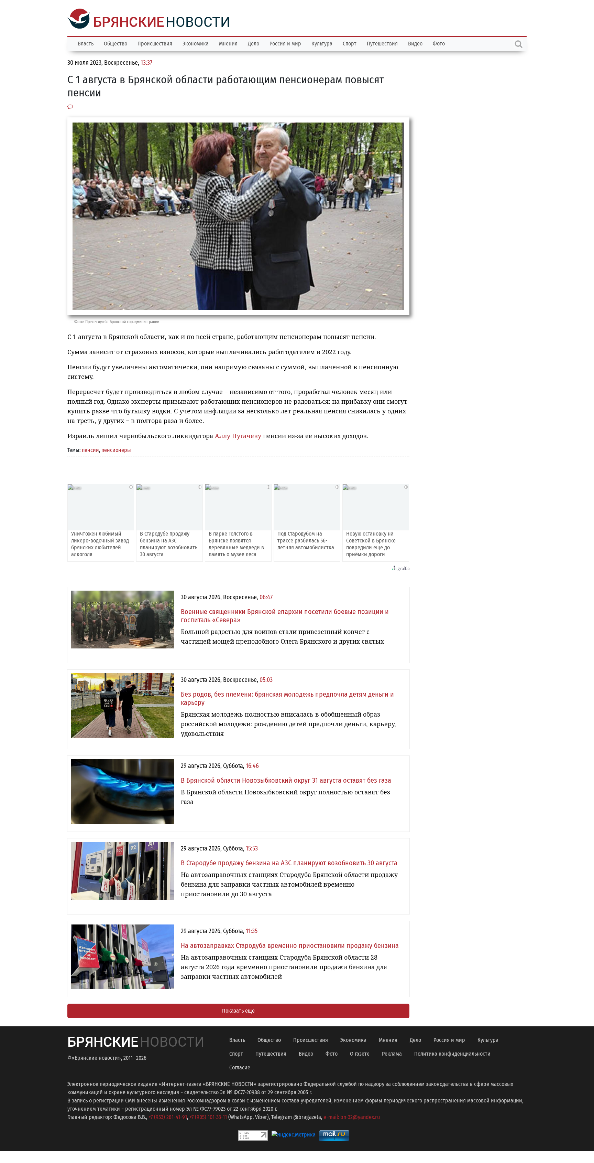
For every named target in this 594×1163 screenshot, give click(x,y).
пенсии (90, 449)
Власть (86, 43)
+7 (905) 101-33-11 (208, 1116)
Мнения (228, 43)
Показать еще (238, 1010)
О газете (360, 1053)
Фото (439, 43)
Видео (415, 43)
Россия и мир (285, 43)
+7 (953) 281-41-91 (167, 1116)
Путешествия (382, 43)
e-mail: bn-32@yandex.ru (351, 1116)
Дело (253, 43)
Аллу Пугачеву (238, 435)
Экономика (196, 43)
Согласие (239, 1067)
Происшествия (155, 43)
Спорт (349, 43)
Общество (115, 43)
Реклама (392, 1053)
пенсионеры (116, 449)
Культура (321, 43)
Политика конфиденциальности (452, 1053)
